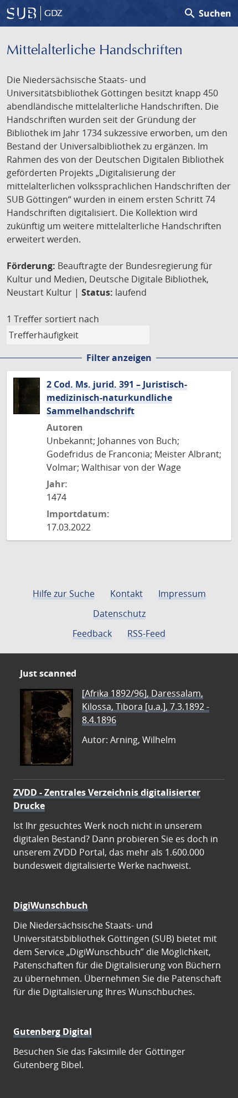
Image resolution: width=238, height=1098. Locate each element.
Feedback (92, 633)
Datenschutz (119, 613)
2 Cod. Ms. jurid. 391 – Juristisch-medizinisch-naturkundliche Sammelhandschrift (116, 397)
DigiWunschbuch (50, 905)
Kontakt (126, 593)
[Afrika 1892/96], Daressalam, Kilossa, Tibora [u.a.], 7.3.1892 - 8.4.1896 (145, 706)
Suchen (207, 13)
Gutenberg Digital (52, 1031)
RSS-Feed (146, 633)
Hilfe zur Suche (64, 593)
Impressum (182, 593)
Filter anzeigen (119, 358)
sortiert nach (72, 319)
